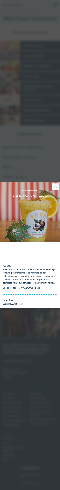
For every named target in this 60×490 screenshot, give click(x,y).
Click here (8, 287)
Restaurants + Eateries (30, 190)
